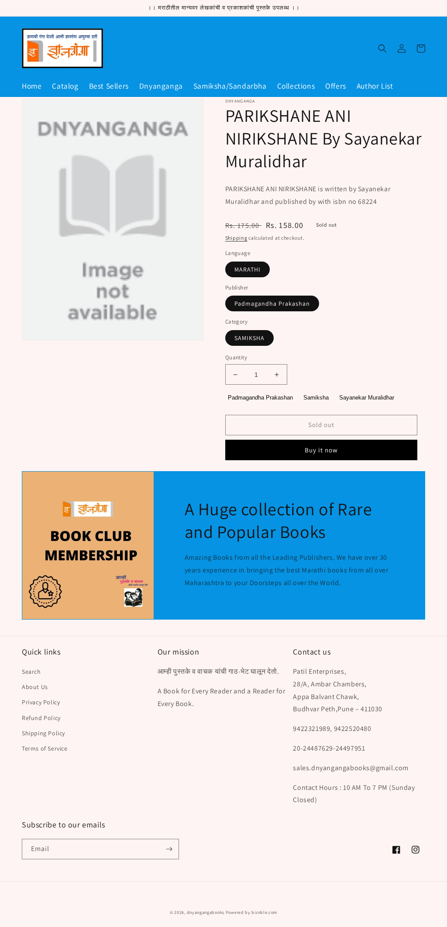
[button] (382, 48)
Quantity (236, 357)
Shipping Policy (43, 733)
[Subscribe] (169, 849)
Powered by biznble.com (251, 912)
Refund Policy (41, 718)
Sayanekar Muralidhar (366, 397)
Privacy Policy (41, 702)
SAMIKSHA (249, 338)
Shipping (236, 237)
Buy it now (321, 450)
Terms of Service (45, 748)
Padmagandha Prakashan (272, 303)
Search (31, 671)
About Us (35, 687)
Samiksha (316, 397)
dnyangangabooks (206, 912)
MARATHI (247, 269)
